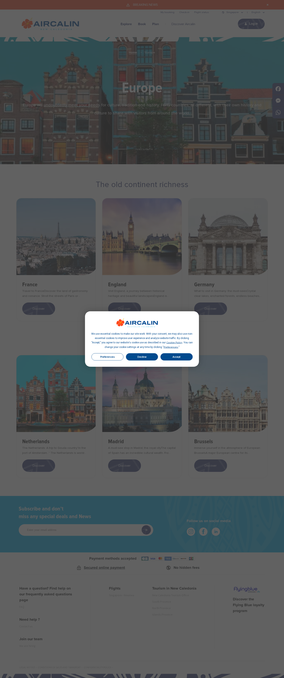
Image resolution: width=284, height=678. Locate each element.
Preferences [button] (171, 347)
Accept (176, 357)
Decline (142, 357)
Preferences (107, 357)
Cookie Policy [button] (174, 342)
